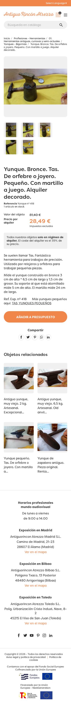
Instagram (44, 635)
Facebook (18, 635)
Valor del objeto (14, 214)
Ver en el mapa (36, 552)
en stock (19, 206)
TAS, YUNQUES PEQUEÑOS (31, 303)
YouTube (31, 635)
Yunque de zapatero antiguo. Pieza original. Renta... (50, 464)
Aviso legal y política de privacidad (26, 657)
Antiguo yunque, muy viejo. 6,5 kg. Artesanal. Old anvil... (50, 405)
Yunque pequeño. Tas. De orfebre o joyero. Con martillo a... (18, 464)
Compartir (21, 337)
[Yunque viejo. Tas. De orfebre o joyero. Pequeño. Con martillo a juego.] (11, 130)
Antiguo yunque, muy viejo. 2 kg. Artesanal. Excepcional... (16, 405)
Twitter (25, 635)
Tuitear (28, 337)
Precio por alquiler (11, 221)
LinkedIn (50, 635)
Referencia (10, 203)
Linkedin (48, 337)
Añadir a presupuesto (35, 317)
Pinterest (34, 337)
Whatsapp (41, 337)
